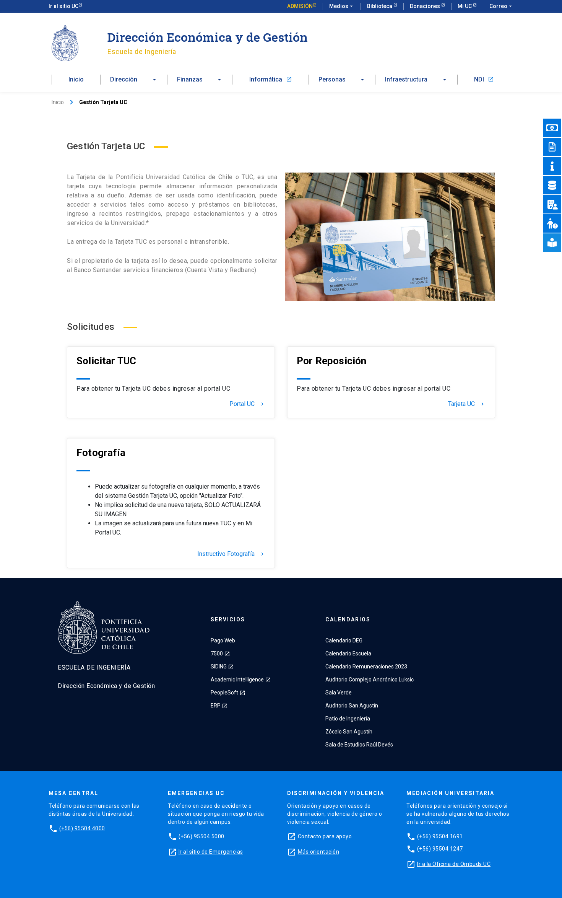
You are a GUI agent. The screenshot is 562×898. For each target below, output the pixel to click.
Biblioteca (380, 6)
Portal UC (247, 404)
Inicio (76, 79)
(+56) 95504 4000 (82, 828)
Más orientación (318, 852)
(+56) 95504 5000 (201, 836)
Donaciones (425, 6)
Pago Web (223, 640)
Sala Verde (338, 692)
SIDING (222, 666)
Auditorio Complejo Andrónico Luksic (369, 679)
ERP (219, 705)
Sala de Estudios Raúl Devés (359, 745)
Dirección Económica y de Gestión (207, 37)
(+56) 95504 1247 (440, 848)
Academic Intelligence (241, 679)
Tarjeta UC (467, 404)
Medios (341, 6)
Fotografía (100, 453)
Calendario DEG (343, 640)
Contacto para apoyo (325, 836)
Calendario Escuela (348, 653)
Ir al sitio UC (63, 6)
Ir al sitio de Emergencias (211, 852)
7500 (220, 653)
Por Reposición (332, 361)
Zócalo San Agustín (348, 732)
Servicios (228, 619)
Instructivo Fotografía (231, 554)
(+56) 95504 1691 (440, 836)
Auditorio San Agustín (351, 705)
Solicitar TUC (106, 361)
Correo (501, 6)
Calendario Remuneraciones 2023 (366, 666)
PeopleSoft (228, 692)
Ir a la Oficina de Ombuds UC (454, 864)
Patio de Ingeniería (347, 718)
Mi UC (465, 6)
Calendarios (347, 619)
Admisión (300, 6)
